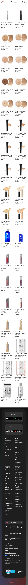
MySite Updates (7, 511)
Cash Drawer (18, 489)
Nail (16, 457)
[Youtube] (21, 527)
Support (17, 499)
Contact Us (8, 500)
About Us (7, 495)
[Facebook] (6, 527)
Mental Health (19, 462)
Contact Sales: (13, 534)
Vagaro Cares (8, 503)
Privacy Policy (8, 543)
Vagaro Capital (7, 486)
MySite (7, 478)
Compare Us (18, 506)
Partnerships (8, 508)
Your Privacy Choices (13, 555)
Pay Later (7, 476)
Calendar (7, 473)
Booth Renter (18, 442)
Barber (6, 452)
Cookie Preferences (10, 553)
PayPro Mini (18, 472)
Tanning (17, 455)
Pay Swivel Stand (18, 480)
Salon (6, 443)
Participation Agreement (11, 548)
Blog (16, 501)
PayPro (17, 469)
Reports (7, 483)
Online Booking (7, 470)
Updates (7, 505)
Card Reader (18, 477)
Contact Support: (12, 539)
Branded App (8, 489)
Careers (7, 498)
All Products (3, 5)
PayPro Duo (18, 474)
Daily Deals (8, 456)
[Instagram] (14, 527)
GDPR (6, 550)
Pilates (17, 460)
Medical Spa (8, 449)
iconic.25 (7, 514)
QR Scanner (18, 483)
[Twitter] (10, 527)
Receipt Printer (17, 486)
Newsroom (18, 504)
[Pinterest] (17, 527)
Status (17, 496)
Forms (6, 481)
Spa (6, 446)
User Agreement (9, 545)
